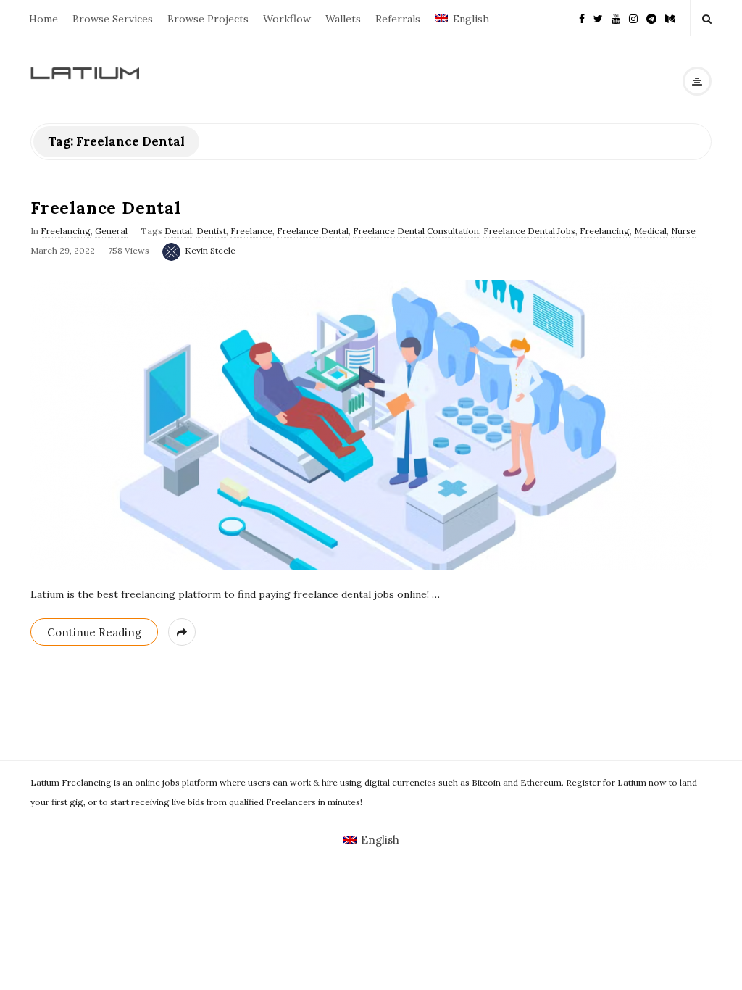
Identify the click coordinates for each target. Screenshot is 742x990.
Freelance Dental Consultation (416, 230)
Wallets (343, 18)
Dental (178, 230)
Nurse (683, 230)
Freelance (251, 230)
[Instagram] (633, 18)
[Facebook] (582, 18)
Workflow (287, 18)
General (111, 230)
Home (43, 18)
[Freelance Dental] (371, 425)
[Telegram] (651, 18)
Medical (650, 230)
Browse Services (112, 18)
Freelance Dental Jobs (529, 230)
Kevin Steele (210, 250)
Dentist (211, 230)
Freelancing (66, 230)
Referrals (397, 18)
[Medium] (670, 18)
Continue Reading (94, 632)
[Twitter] (598, 18)
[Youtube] (616, 18)
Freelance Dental (105, 207)
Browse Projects (208, 18)
